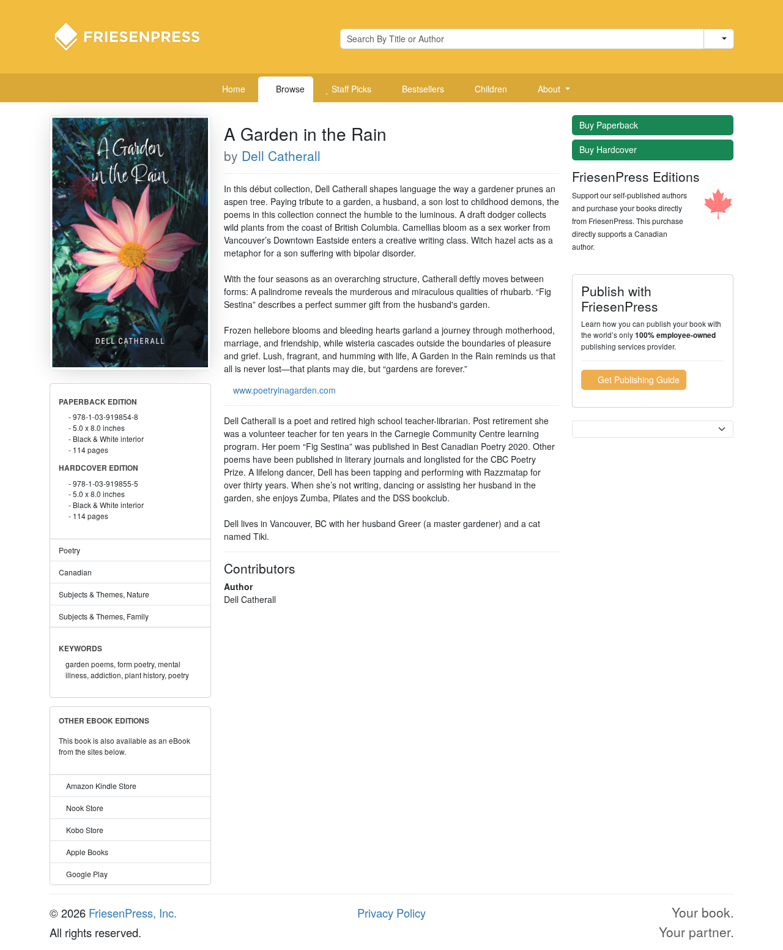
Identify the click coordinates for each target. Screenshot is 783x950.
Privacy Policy (391, 913)
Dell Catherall (281, 155)
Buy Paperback (609, 125)
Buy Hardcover (609, 149)
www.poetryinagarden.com (284, 390)
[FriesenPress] (135, 35)
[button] (549, 89)
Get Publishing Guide (637, 379)
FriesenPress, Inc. (133, 913)
